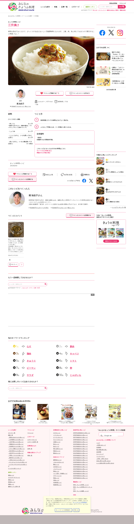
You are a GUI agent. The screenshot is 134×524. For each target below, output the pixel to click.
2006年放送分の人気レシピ (80, 435)
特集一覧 (29, 455)
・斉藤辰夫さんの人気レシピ (15, 444)
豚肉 (72, 346)
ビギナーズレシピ (32, 439)
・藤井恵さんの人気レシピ (15, 457)
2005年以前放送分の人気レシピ (81, 433)
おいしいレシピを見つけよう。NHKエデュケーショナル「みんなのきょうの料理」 (21, 6)
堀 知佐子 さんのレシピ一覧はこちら (21, 106)
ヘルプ (98, 443)
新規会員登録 (113, 3)
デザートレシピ (57, 475)
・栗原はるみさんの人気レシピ (16, 437)
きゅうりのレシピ (58, 439)
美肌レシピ (11, 479)
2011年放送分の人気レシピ (80, 446)
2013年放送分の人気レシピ (80, 451)
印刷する (87, 174)
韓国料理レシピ (57, 484)
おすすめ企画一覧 (111, 89)
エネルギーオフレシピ (14, 477)
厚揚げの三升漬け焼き (43, 152)
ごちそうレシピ (57, 469)
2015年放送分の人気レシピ (80, 455)
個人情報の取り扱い (101, 449)
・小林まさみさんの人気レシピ (16, 460)
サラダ (30, 375)
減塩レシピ (11, 475)
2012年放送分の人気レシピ (80, 448)
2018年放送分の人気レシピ (80, 462)
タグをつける (68, 174)
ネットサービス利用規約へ (63, 510)
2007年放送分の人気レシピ (80, 437)
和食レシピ (56, 478)
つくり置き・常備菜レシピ (60, 473)
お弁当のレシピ (57, 466)
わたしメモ (49, 174)
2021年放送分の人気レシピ (80, 469)
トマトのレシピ (57, 435)
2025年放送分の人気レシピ (80, 478)
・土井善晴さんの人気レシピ (15, 439)
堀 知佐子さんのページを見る (39, 207)
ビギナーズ (75, 7)
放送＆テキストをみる (111, 241)
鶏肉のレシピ (56, 451)
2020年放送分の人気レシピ (80, 466)
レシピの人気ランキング (14, 468)
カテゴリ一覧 (11, 433)
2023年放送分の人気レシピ (80, 473)
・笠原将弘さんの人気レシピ (15, 446)
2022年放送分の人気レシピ (80, 471)
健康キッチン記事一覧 (14, 486)
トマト (73, 361)
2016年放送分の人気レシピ (80, 457)
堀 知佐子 (20, 104)
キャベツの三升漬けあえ (44, 150)
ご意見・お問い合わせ (102, 458)
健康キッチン (90, 7)
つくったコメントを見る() (81, 93)
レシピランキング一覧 (119, 207)
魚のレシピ (56, 446)
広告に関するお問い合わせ (103, 461)
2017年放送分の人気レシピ (80, 460)
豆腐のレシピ (56, 442)
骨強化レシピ (11, 482)
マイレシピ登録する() (51, 93)
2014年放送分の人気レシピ (80, 453)
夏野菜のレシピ (57, 460)
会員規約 (98, 447)
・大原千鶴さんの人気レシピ (15, 442)
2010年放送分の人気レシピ (80, 444)
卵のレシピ (56, 444)
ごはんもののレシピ (58, 462)
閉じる (76, 510)
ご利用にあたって (101, 445)
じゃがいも (75, 375)
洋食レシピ (56, 480)
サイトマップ (99, 454)
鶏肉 (29, 353)
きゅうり (31, 361)
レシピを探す (45, 7)
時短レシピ (56, 471)
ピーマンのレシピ (58, 437)
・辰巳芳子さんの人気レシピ (15, 453)
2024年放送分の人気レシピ (80, 475)
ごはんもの (24, 288)
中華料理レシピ (57, 482)
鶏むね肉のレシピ (58, 448)
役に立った (14, 264)
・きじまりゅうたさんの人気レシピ (17, 462)
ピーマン (31, 368)
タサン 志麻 (32, 288)
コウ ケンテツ (101, 10)
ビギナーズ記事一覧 (32, 442)
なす (29, 346)
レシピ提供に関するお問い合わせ (105, 463)
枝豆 (38, 288)
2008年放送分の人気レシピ (80, 439)
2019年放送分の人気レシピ (80, 464)
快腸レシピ (11, 484)
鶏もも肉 (95, 10)
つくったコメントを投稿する (24, 179)
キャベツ (74, 353)
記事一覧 (64, 7)
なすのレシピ (56, 433)
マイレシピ (122, 3)
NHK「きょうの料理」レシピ (81, 484)
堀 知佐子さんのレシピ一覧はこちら (63, 207)
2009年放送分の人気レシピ (80, 442)
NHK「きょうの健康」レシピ (81, 491)
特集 (55, 7)
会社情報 (98, 452)
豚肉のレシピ (56, 453)
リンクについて (100, 456)
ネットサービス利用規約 (80, 502)
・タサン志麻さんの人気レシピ (16, 448)
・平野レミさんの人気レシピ (15, 455)
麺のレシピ (56, 464)
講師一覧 (10, 435)
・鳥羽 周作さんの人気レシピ (16, 451)
